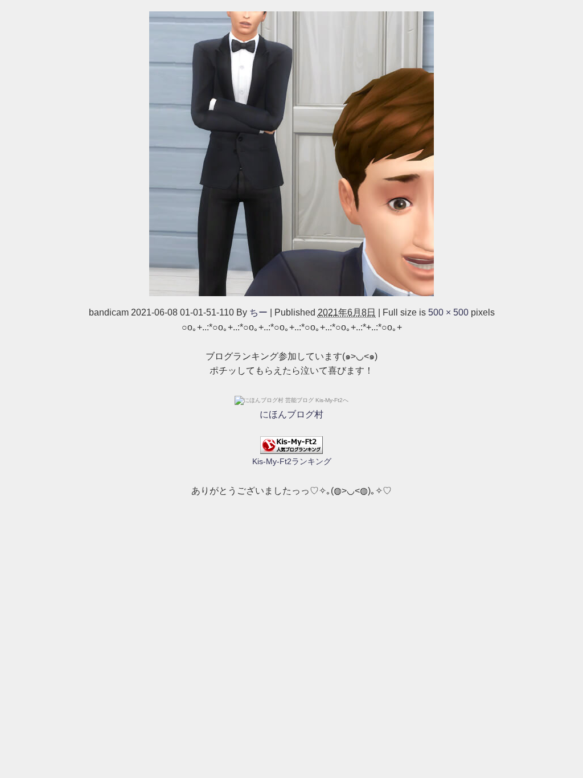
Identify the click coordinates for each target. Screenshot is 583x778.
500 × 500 (448, 312)
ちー (258, 312)
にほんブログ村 (291, 414)
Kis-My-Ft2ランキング (291, 461)
